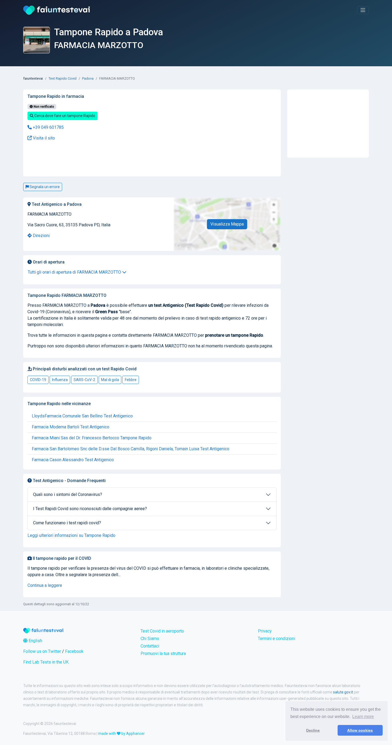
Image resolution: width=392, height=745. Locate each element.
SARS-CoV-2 (84, 380)
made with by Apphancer (121, 733)
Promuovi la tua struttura (163, 653)
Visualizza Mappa (227, 224)
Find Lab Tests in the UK (46, 662)
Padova (88, 78)
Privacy (265, 631)
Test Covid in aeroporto (162, 631)
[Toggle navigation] (363, 10)
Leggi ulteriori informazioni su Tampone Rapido (71, 535)
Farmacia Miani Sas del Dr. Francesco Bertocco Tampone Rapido (91, 437)
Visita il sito (43, 138)
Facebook (74, 651)
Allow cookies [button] (360, 730)
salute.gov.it (343, 692)
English (34, 640)
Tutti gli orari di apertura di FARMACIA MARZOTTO (75, 272)
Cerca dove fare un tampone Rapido (64, 116)
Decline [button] (313, 730)
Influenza (60, 380)
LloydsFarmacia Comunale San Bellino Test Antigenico (82, 415)
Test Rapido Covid (63, 78)
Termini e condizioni (276, 638)
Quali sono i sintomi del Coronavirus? (67, 494)
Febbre (131, 380)
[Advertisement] (109, 159)
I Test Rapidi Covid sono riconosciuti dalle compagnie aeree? (90, 508)
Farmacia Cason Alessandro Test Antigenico (73, 459)
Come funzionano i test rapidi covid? (67, 522)
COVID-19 (38, 380)
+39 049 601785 (48, 127)
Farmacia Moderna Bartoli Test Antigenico (70, 426)
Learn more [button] (363, 716)
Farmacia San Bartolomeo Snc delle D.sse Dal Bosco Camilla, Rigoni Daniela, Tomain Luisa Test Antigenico (130, 448)
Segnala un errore (44, 187)
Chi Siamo (150, 638)
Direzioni (41, 235)
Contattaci (150, 646)
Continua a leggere (44, 585)
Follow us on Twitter (42, 651)
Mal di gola (110, 380)
